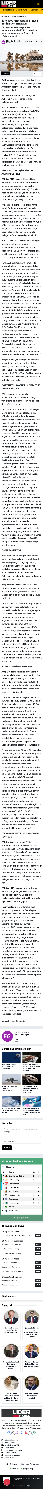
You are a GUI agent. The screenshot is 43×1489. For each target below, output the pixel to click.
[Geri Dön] (6, 1482)
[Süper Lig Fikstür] (40, 1226)
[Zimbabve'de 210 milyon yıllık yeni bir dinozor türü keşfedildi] (31, 1080)
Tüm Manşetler (10, 1453)
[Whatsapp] (34, 1433)
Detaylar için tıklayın (21, 1218)
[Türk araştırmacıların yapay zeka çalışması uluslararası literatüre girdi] (31, 1102)
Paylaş (6, 73)
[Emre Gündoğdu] (7, 1036)
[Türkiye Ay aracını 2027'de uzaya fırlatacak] (11, 1058)
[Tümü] (40, 1296)
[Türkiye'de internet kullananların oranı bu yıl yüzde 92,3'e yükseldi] (31, 1058)
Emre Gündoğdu (22, 1035)
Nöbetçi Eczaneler (11, 1440)
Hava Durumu (10, 1442)
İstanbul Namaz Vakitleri (13, 1445)
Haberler (5, 17)
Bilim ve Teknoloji (19, 17)
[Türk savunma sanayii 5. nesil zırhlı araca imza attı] (21, 58)
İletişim (6, 1464)
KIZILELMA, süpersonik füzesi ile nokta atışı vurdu (11, 1110)
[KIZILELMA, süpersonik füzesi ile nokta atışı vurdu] (11, 1102)
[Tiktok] (30, 1433)
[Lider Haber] (8, 4)
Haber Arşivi (9, 1458)
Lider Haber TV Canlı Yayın (15, 10)
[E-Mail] (17, 1039)
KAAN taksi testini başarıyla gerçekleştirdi (9, 1088)
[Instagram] (17, 1433)
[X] (13, 1433)
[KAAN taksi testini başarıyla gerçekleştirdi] (11, 1080)
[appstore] (14, 1469)
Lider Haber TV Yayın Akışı (30, 1464)
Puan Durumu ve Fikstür (13, 1450)
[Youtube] (26, 1433)
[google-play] (27, 1469)
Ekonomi (34, 10)
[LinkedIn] (21, 1433)
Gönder (7, 1148)
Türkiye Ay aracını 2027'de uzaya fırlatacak (9, 1066)
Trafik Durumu (10, 1447)
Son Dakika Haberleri (12, 1455)
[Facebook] (9, 1433)
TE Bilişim (27, 1486)
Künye (14, 1464)
